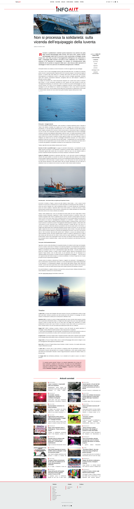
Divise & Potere (86, 382)
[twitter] (113, 2)
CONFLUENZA (69, 1)
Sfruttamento (54, 489)
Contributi (53, 491)
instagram (54, 368)
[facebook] (111, 2)
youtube (60, 368)
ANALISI (63, 1)
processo (95, 67)
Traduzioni (53, 499)
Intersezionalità (95, 57)
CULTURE (57, 1)
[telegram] (107, 2)
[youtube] (115, 2)
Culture (84, 447)
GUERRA (76, 1)
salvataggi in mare (95, 69)
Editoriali (69, 488)
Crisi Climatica (54, 498)
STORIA (82, 1)
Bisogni (53, 488)
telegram (64, 366)
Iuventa (95, 63)
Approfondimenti (52, 382)
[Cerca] (117, 1)
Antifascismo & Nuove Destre (56, 495)
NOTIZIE (52, 1)
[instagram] (109, 2)
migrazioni (95, 65)
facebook (49, 368)
